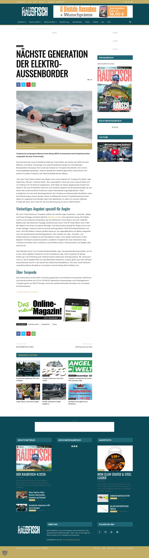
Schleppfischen (45, 324)
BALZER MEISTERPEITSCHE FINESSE (119, 507)
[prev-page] (17, 408)
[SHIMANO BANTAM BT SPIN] (102, 498)
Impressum (96, 548)
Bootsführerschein (33, 324)
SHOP (35, 2)
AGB (103, 548)
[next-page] (21, 408)
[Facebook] (123, 1)
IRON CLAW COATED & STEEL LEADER (114, 476)
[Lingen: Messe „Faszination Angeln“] (28, 392)
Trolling (54, 324)
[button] (130, 22)
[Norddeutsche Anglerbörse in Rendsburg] (80, 392)
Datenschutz (111, 548)
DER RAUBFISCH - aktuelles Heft (25, 470)
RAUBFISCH (21, 22)
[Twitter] (23, 84)
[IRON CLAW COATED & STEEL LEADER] (115, 458)
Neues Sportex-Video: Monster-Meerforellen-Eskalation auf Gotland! (37, 495)
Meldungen (19, 29)
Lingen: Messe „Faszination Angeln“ (27, 401)
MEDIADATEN (60, 2)
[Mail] (129, 1)
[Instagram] (126, 1)
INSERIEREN (51, 2)
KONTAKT (41, 2)
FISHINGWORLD (77, 22)
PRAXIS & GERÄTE (34, 22)
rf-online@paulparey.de (71, 540)
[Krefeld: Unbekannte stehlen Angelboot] (54, 392)
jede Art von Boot (55, 217)
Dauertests (101, 470)
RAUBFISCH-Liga (64, 22)
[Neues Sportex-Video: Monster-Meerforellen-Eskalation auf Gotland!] (21, 495)
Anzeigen (32, 500)
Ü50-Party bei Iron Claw (83, 347)
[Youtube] (131, 1)
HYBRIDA (95, 22)
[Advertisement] (56, 39)
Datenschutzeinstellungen (125, 548)
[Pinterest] (28, 84)
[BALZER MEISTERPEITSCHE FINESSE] (102, 508)
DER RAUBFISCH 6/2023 (24, 347)
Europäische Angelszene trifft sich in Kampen (39, 506)
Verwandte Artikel (28, 355)
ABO (30, 2)
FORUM (87, 22)
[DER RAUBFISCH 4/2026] (114, 89)
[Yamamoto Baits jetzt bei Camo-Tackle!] (54, 368)
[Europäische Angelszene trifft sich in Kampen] (28, 368)
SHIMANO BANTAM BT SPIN (120, 495)
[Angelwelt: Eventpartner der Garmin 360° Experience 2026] (80, 368)
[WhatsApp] (33, 84)
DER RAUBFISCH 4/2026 (105, 64)
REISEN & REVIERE (49, 22)
